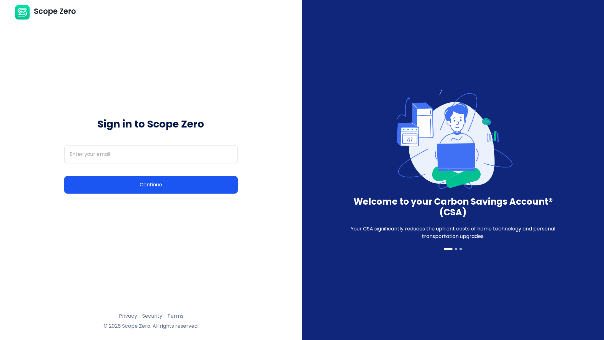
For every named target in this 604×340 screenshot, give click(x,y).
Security (152, 316)
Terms (175, 316)
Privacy (128, 316)
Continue (151, 184)
